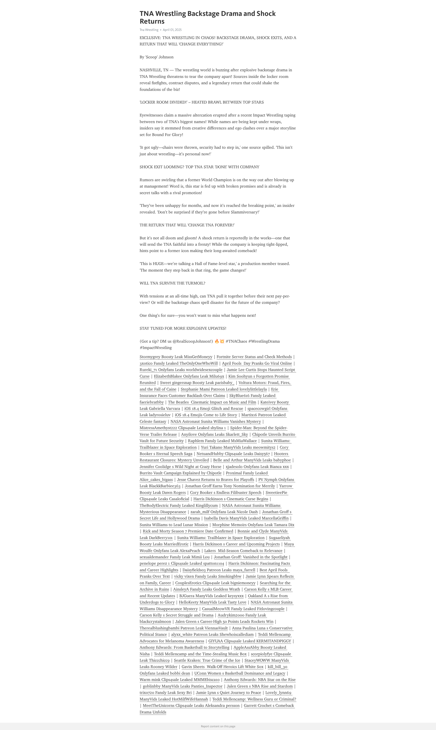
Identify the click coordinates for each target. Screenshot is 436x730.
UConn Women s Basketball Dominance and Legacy (239, 673)
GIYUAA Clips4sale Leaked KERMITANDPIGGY (249, 640)
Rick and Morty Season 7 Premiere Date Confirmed (188, 531)
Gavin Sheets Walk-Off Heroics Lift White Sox (222, 666)
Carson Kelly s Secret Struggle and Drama (176, 615)
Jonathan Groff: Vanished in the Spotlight (250, 556)
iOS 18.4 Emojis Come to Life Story (206, 414)
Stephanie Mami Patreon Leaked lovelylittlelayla (224, 389)
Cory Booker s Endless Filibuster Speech (225, 492)
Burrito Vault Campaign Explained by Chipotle (181, 472)
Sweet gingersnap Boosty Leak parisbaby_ (197, 382)
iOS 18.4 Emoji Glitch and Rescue (213, 408)
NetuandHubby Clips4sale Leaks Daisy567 (233, 453)
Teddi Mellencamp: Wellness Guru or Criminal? (254, 699)
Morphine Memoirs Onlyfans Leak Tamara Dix (253, 524)
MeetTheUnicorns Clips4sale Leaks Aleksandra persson (191, 705)
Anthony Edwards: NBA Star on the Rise (260, 679)
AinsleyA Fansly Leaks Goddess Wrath (206, 589)
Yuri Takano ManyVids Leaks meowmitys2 (238, 447)
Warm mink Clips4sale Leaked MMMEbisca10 (180, 679)
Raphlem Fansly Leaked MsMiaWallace (222, 440)
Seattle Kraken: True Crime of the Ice (207, 660)
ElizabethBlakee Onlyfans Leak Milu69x (189, 376)
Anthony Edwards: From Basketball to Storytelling (184, 647)
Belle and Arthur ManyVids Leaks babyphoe (252, 460)
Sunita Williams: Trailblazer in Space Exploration (221, 537)
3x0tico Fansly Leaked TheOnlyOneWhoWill (179, 363)
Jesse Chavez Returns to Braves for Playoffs (215, 479)
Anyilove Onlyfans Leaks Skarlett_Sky (214, 434)
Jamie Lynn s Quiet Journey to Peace (228, 692)
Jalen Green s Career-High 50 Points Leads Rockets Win (224, 621)
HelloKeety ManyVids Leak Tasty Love (212, 602)
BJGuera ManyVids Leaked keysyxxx (211, 595)
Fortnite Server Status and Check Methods (254, 356)
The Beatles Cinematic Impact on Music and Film (212, 402)
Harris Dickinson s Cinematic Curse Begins (230, 498)
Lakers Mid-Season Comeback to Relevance (243, 550)
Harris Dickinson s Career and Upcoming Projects (236, 544)
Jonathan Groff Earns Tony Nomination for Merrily (230, 485)
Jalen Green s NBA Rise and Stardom (260, 686)
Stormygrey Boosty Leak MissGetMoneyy (176, 356)
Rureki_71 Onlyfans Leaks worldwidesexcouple (181, 369)
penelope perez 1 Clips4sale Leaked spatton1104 (182, 563)
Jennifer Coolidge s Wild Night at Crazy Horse (180, 466)
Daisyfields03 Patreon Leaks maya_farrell (219, 569)
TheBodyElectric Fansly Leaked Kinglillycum (179, 505)
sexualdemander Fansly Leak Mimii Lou (175, 556)
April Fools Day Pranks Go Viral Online (257, 363)
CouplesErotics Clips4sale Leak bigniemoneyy (215, 582)
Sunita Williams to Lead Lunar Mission (174, 524)
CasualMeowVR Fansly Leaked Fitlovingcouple (243, 608)
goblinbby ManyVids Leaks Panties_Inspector (183, 686)
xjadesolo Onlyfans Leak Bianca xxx (257, 466)
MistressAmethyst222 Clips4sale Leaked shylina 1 (183, 427)
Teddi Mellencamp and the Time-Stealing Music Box (200, 653)
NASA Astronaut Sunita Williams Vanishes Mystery (216, 421)
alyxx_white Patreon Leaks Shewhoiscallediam (212, 634)
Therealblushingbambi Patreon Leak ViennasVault (184, 628)
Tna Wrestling (149, 30)
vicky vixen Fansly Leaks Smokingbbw (207, 576)
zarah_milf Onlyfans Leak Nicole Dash (224, 511)
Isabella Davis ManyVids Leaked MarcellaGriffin (246, 518)
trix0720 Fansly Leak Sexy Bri (166, 692)
